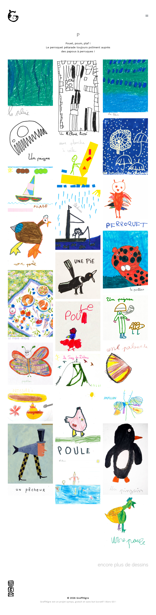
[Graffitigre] (73, 16)
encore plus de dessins (123, 565)
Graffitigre (82, 597)
